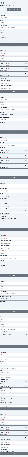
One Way (3, 398)
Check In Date (3, 60)
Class (1, 400)
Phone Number (4, 25)
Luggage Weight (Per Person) (7, 403)
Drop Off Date (3, 157)
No (5, 215)
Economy (10, 402)
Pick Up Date (3, 147)
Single (2, 451)
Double (8, 451)
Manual (10, 218)
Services (2, 30)
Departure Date (4, 379)
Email (1, 20)
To (0, 375)
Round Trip (10, 398)
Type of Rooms (4, 449)
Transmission (3, 216)
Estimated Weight (4, 117)
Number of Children (5, 245)
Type (1, 397)
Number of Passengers (6, 240)
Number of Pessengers (6, 388)
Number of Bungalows (5, 85)
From (1, 370)
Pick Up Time (3, 152)
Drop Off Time (3, 162)
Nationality (2, 357)
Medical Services (4, 331)
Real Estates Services (5, 296)
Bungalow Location (5, 75)
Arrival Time (3, 70)
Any (15, 218)
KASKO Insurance (4, 213)
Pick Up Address (4, 167)
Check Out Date (4, 65)
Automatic (3, 218)
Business (3, 402)
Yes (2, 215)
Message (2, 35)
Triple (13, 451)
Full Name (2, 15)
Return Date (3, 383)
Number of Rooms (4, 444)
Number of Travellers (5, 80)
